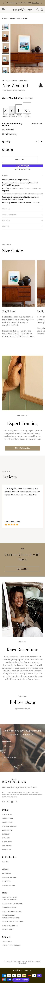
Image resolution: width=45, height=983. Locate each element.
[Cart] (42, 9)
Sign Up (19, 765)
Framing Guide (37, 123)
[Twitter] (16, 802)
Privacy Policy (22, 963)
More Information (22, 448)
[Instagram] (8, 802)
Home (4, 18)
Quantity (6, 141)
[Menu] (3, 9)
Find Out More (22, 569)
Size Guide (29, 98)
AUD (27, 970)
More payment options (22, 169)
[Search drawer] (37, 9)
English (16, 970)
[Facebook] (3, 802)
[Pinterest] (12, 802)
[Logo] (22, 9)
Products (12, 18)
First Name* (6, 741)
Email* (4, 753)
